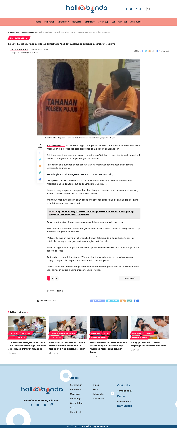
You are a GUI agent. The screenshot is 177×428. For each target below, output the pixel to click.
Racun (60, 291)
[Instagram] (136, 8)
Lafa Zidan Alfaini (19, 49)
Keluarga (148, 333)
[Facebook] (127, 8)
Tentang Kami (124, 390)
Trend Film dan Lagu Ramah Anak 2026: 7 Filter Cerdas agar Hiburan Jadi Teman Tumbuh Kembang (27, 345)
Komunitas (124, 406)
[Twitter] (131, 8)
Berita (53, 333)
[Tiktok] (140, 8)
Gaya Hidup (26, 333)
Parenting (14, 333)
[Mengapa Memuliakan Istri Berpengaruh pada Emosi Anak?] (150, 327)
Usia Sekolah (56, 337)
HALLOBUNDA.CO (56, 145)
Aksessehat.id (124, 401)
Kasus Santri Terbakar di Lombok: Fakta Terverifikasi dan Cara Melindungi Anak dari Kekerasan (67, 345)
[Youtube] (38, 405)
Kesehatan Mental (19, 38)
